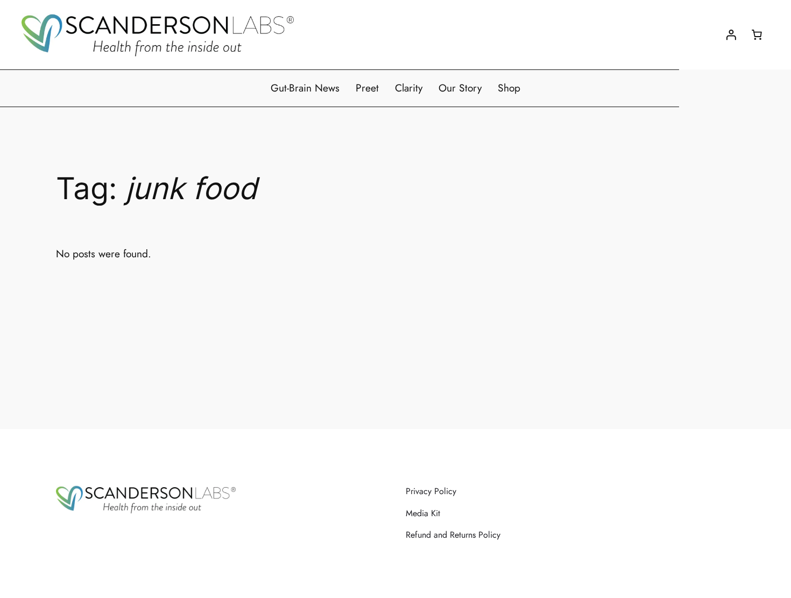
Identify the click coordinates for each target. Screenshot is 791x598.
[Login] (731, 34)
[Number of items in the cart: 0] (756, 34)
